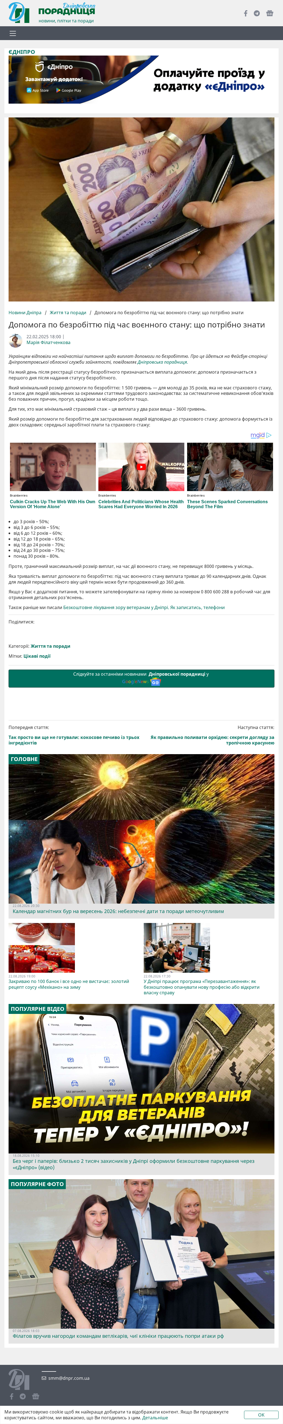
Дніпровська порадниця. (163, 362)
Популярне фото (37, 1184)
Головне (24, 759)
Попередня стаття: (74, 735)
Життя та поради (68, 313)
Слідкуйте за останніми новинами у (141, 678)
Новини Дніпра (26, 313)
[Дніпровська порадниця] (23, 1380)
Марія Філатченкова (48, 342)
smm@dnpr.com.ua (69, 1378)
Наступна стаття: (212, 735)
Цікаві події (37, 656)
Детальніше (155, 1418)
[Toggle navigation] (13, 33)
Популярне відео (37, 1009)
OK (261, 1415)
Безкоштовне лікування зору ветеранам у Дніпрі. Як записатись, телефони (144, 607)
